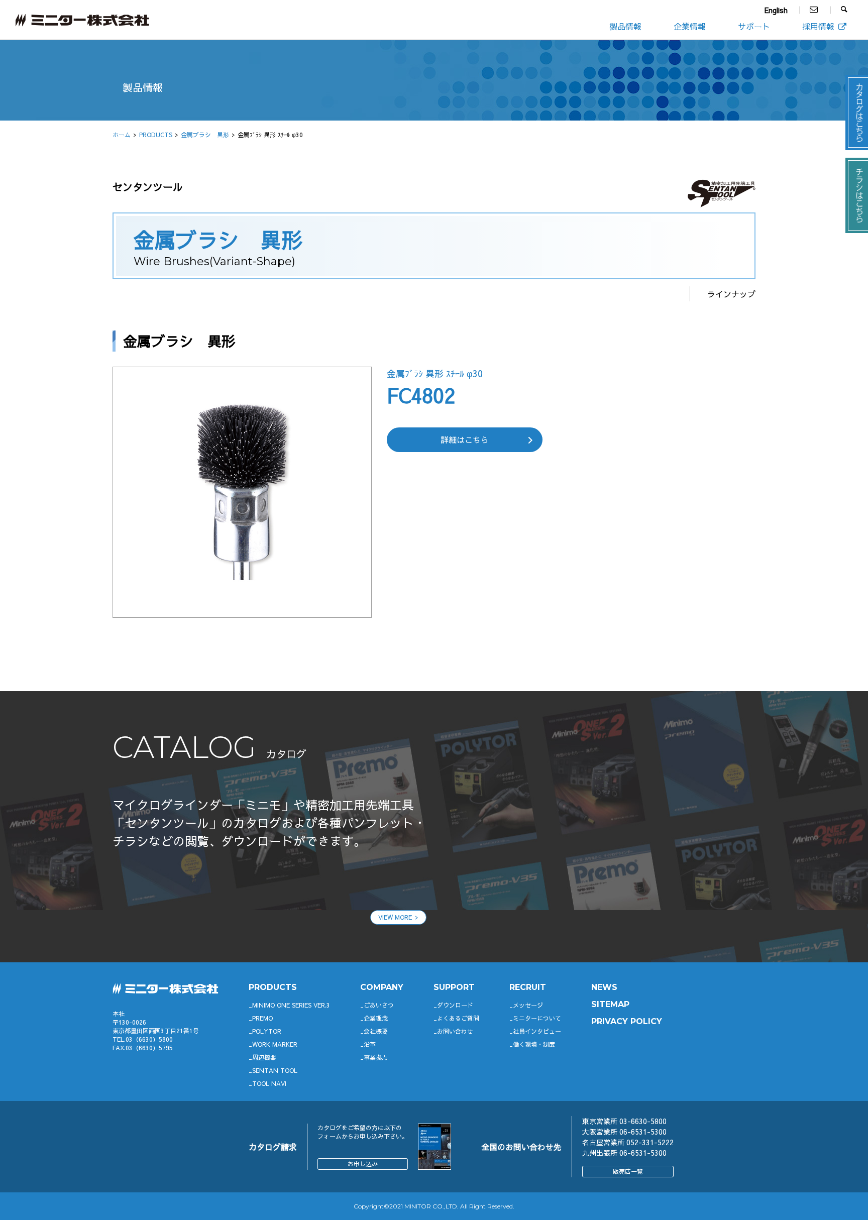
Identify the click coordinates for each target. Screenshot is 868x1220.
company (381, 987)
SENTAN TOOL (274, 1070)
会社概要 (376, 1031)
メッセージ (528, 1005)
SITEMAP (610, 1004)
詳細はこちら (465, 439)
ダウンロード (455, 1005)
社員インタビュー (537, 1031)
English (776, 10)
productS (273, 987)
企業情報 (690, 26)
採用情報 (818, 26)
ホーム (122, 135)
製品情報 (625, 26)
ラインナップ (731, 294)
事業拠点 (376, 1057)
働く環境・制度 (534, 1044)
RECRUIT (527, 987)
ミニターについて (537, 1018)
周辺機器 (264, 1057)
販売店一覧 (628, 1171)
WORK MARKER (274, 1044)
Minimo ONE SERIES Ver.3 (291, 1005)
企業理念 (376, 1018)
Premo (262, 1018)
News (604, 987)
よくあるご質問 (458, 1018)
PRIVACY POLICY (626, 1021)
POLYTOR (266, 1031)
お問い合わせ (455, 1031)
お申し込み (363, 1164)
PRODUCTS (155, 135)
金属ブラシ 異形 (205, 135)
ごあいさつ (379, 1005)
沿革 (370, 1044)
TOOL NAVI (269, 1083)
